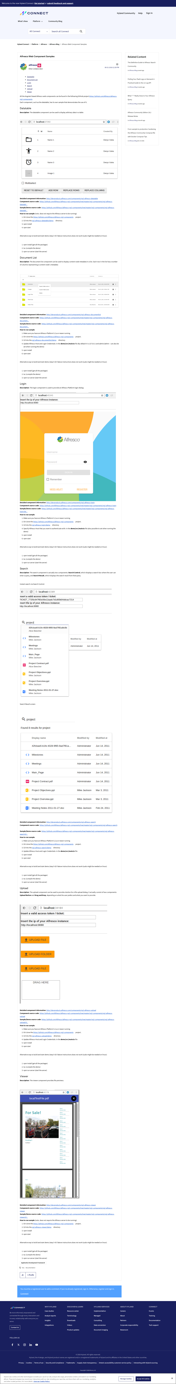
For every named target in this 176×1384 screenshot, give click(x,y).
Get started (39, 3)
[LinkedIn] (30, 1345)
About (122, 1316)
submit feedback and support (60, 3)
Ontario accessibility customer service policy (115, 1363)
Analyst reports (50, 1316)
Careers (123, 1311)
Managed (97, 1316)
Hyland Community (126, 13)
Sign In (149, 13)
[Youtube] (36, 1345)
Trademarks (70, 1363)
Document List (32, 80)
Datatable (30, 77)
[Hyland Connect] (34, 13)
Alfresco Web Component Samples (37, 56)
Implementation (100, 1311)
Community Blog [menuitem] (55, 21)
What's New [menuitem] (23, 21)
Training (152, 1316)
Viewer (29, 92)
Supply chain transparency (87, 1363)
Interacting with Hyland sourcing (145, 1363)
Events (151, 1311)
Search (29, 86)
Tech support (153, 1325)
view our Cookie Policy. (42, 1381)
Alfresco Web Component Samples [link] (74, 44)
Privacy (21, 1363)
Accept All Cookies (143, 1379)
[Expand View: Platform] (42, 21)
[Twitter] (18, 1345)
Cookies (29, 1363)
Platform (35, 44)
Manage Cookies (126, 1379)
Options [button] (117, 64)
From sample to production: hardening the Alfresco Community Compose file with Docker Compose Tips (142, 133)
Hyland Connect (23, 44)
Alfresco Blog (54, 44)
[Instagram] (24, 1345)
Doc (23, 1268)
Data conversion (100, 1325)
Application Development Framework (33, 1263)
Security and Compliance (55, 1363)
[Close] (172, 1378)
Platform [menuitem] (36, 21)
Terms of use (38, 1363)
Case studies (49, 1311)
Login (29, 83)
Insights (48, 1320)
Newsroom (124, 1330)
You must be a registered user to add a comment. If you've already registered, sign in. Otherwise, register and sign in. (67, 1289)
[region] (88, 1378)
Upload (29, 89)
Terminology (71, 1316)
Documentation (30, 1268)
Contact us (15, 1327)
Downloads (71, 1320)
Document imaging (101, 1330)
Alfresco (44, 44)
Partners (123, 1320)
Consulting (98, 1320)
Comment (24, 1293)
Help (140, 13)
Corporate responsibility (129, 1325)
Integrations (49, 1325)
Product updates (73, 1330)
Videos (69, 1325)
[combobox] (67, 31)
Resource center (73, 1311)
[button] (23, 1275)
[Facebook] (12, 1345)
